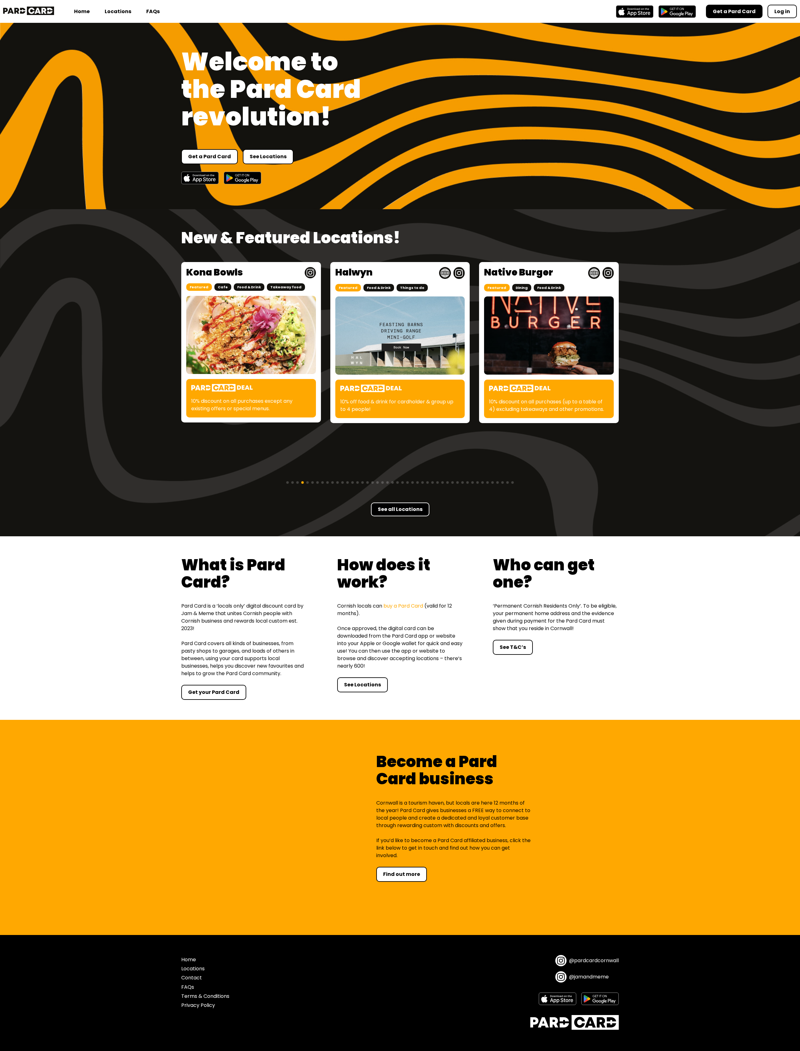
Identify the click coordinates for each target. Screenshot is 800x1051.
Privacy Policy (198, 1005)
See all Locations (400, 509)
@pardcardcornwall (594, 960)
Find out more (401, 874)
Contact (191, 977)
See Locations (268, 156)
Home (82, 11)
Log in (782, 11)
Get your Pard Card (213, 692)
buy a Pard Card (403, 605)
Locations (118, 11)
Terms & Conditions (205, 996)
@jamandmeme (589, 976)
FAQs (153, 11)
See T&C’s (513, 647)
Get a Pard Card (209, 156)
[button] (287, 482)
